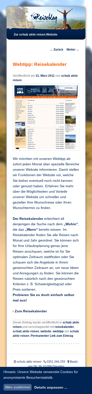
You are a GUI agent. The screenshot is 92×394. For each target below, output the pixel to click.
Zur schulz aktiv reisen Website (35, 34)
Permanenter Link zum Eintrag (52, 336)
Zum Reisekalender (31, 311)
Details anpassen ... (50, 387)
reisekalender (64, 327)
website (45, 331)
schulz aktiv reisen (26, 331)
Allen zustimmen (17, 387)
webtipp (58, 331)
